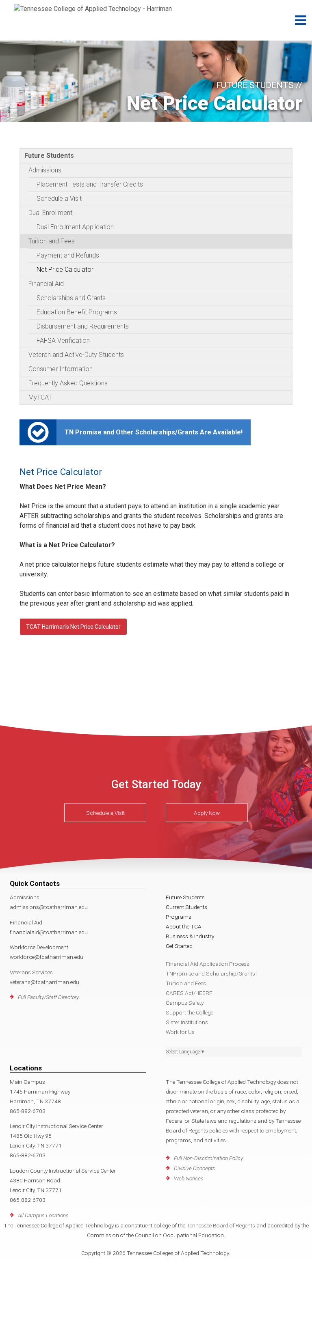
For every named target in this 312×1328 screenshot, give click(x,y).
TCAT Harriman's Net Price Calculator (73, 626)
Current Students (186, 907)
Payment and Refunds (68, 255)
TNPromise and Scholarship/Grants (210, 973)
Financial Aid (46, 284)
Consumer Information (60, 369)
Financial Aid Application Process (207, 964)
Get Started (179, 946)
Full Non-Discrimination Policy (208, 1158)
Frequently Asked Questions (68, 383)
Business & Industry (190, 936)
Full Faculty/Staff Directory (48, 997)
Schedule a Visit (59, 198)
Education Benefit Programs (77, 312)
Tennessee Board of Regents (220, 1225)
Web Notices (189, 1178)
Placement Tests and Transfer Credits (90, 184)
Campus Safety (185, 1002)
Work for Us (180, 1032)
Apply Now (207, 813)
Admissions (44, 170)
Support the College (189, 1012)
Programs (178, 916)
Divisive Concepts (194, 1168)
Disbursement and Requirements (83, 326)
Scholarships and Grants (71, 298)
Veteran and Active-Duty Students (76, 355)
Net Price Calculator (65, 269)
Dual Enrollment (50, 213)
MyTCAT (40, 397)
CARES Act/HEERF (189, 993)
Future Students (49, 155)
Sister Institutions (187, 1022)
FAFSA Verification (63, 340)
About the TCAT (185, 926)
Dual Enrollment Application (75, 227)
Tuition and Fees (51, 241)
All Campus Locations (43, 1215)
